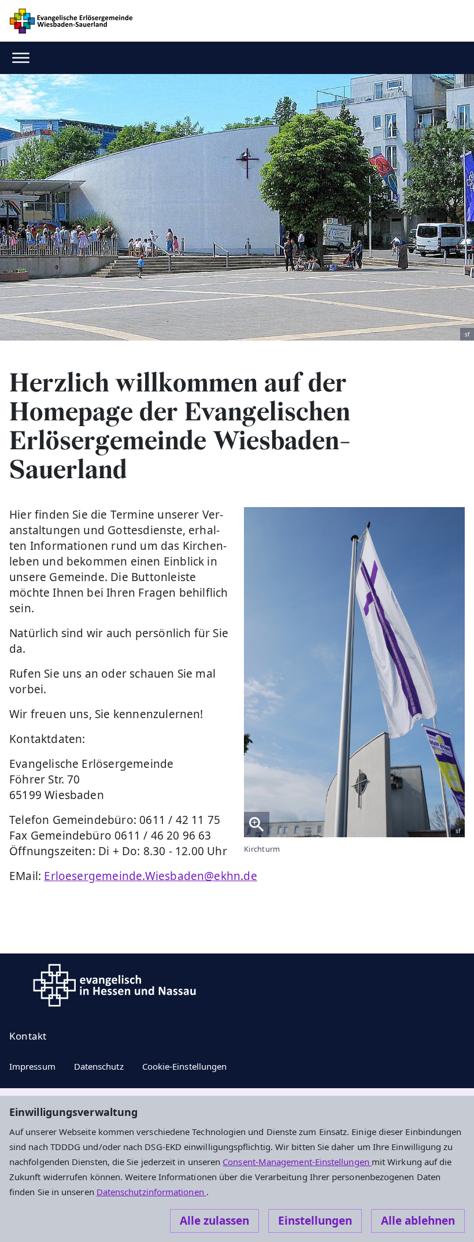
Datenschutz (99, 1066)
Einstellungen (315, 1220)
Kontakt (27, 1036)
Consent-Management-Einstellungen (297, 1161)
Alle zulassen (214, 1220)
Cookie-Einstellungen (184, 1066)
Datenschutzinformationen (151, 1191)
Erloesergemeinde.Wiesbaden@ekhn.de (150, 876)
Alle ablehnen (418, 1220)
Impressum (32, 1066)
